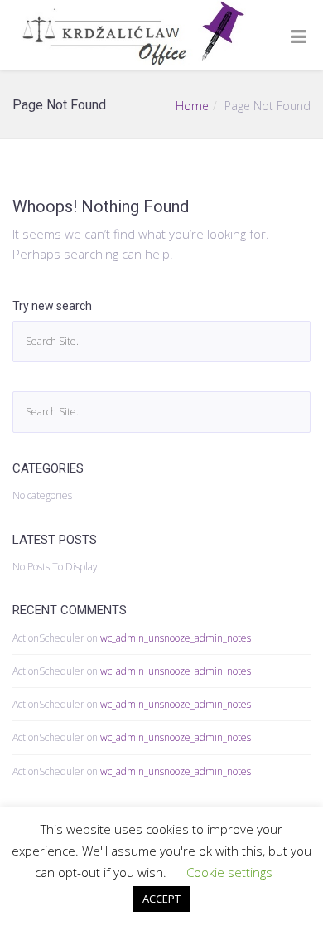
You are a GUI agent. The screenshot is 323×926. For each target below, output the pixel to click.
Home (192, 106)
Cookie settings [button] (229, 872)
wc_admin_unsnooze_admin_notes (175, 638)
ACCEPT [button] (161, 898)
